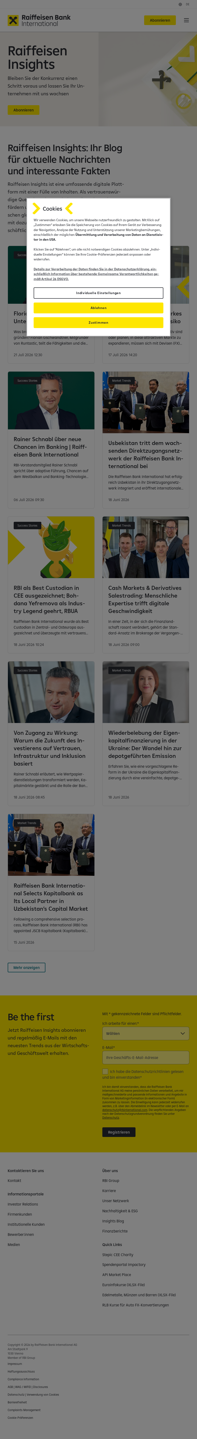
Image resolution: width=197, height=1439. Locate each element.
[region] (98, 267)
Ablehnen (98, 308)
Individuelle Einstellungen (98, 293)
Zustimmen (98, 322)
